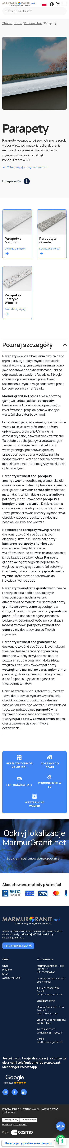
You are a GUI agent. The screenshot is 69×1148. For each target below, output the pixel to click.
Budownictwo (33, 23)
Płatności (7, 969)
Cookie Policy (29, 1119)
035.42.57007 (48, 1029)
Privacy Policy (11, 1119)
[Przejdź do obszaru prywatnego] (51, 4)
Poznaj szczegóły (27, 345)
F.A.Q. (5, 973)
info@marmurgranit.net (49, 994)
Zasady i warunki (11, 977)
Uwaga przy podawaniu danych (28, 1143)
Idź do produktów (11, 181)
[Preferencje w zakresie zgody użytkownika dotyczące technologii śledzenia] (62, 1141)
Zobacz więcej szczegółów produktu (27, 167)
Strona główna (12, 23)
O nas (5, 965)
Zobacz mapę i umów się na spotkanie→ (34, 858)
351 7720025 (55, 1032)
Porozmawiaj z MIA (16, 945)
